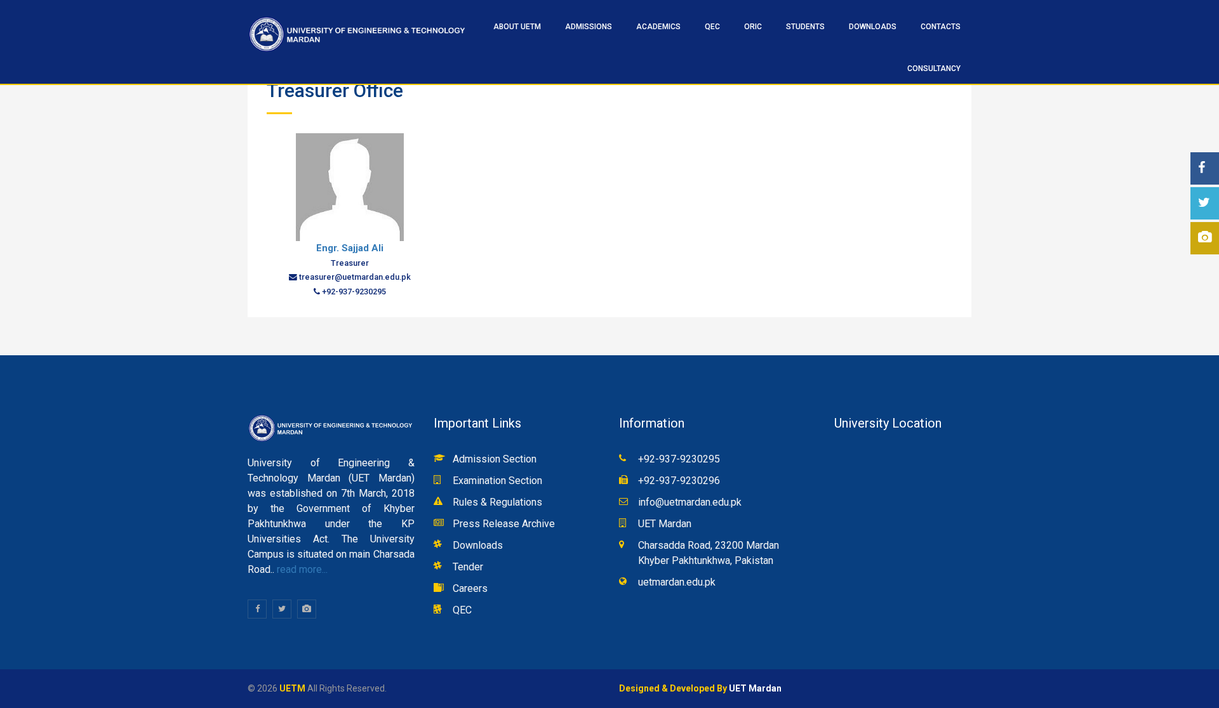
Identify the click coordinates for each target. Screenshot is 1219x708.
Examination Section (497, 481)
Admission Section (494, 459)
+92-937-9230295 (679, 459)
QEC (462, 610)
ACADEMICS (658, 26)
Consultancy (934, 68)
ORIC (753, 26)
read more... (301, 569)
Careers (470, 588)
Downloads (872, 26)
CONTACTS (941, 26)
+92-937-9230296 (679, 481)
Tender (468, 567)
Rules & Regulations (497, 502)
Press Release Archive (504, 524)
